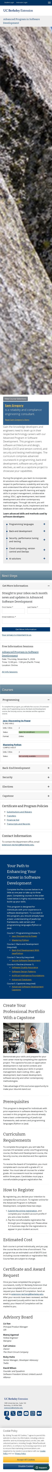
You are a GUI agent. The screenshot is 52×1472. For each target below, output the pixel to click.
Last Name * (32, 607)
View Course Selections (15, 398)
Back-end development (27, 531)
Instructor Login (21, 2)
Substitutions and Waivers (19, 811)
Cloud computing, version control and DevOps (27, 550)
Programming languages (27, 524)
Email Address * (9, 617)
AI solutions (27, 558)
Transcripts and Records (18, 823)
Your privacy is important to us (16, 635)
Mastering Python (20, 940)
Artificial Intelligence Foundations (28, 975)
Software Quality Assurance (25, 967)
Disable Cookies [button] (26, 1466)
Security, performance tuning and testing (27, 540)
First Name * (7, 607)
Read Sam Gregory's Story (17, 419)
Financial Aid (13, 820)
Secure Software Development (26, 960)
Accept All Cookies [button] (26, 1459)
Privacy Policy (20, 1453)
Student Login (9, 2)
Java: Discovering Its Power (24, 936)
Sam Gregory (14, 405)
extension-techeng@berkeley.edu (18, 844)
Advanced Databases (22, 979)
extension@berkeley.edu (13, 1408)
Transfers (11, 815)
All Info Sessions (10, 671)
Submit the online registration (22, 1210)
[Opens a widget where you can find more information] (41, 1468)
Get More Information (26, 629)
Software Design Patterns (24, 971)
